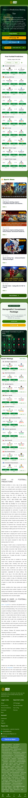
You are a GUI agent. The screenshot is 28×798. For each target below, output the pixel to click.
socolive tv (4, 769)
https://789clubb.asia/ (16, 781)
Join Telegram (13, 42)
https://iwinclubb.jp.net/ (7, 786)
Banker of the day (17, 749)
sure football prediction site (19, 753)
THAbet (10, 775)
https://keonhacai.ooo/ (6, 783)
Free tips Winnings (18, 705)
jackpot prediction (16, 752)
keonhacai (12, 791)
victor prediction (16, 744)
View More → (23, 358)
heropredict (10, 667)
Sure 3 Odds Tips (16, 47)
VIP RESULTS (13, 325)
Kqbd (3, 787)
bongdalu (12, 767)
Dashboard (4, 718)
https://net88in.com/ (6, 781)
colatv (13, 770)
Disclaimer (3, 710)
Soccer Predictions (5, 747)
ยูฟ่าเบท (11, 763)
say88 (3, 791)
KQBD (3, 767)
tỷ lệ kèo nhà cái (15, 774)
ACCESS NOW (14, 321)
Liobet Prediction (21, 758)
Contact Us (4, 736)
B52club (9, 787)
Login (2, 720)
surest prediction (8, 744)
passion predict (12, 761)
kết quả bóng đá (18, 767)
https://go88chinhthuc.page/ (19, 786)
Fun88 (3, 764)
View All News (13, 295)
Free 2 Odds (7, 47)
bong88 (7, 791)
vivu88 (3, 775)
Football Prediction (21, 760)
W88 (6, 787)
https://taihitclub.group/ (16, 784)
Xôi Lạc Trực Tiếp (5, 772)
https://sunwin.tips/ (6, 784)
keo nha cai (4, 778)
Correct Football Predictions (7, 749)
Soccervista (24, 752)
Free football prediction (7, 753)
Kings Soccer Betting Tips (7, 752)
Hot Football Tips (6, 758)
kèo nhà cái (5, 780)
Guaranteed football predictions (19, 756)
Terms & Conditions (6, 707)
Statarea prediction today (7, 756)
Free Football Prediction (19, 755)
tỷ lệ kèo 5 (22, 774)
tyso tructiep (23, 772)
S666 (22, 766)
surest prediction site (6, 750)
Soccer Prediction (13, 760)
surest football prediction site (7, 755)
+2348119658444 (6, 731)
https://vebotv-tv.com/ (11, 769)
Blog (2, 712)
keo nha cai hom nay (17, 775)
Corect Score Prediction (21, 761)
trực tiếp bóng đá (5, 789)
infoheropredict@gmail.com (9, 733)
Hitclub (17, 766)
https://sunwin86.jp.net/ (18, 783)
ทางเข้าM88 (22, 777)
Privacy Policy (4, 705)
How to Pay (16, 707)
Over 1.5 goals (5, 604)
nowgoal (9, 778)
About (2, 703)
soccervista (14, 758)
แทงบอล (16, 763)
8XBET (7, 767)
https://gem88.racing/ (6, 766)
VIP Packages (16, 703)
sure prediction (14, 750)
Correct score (5, 763)
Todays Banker (13, 33)
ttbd (6, 775)
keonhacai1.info (21, 769)
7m (13, 778)
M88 (6, 764)
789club (9, 774)
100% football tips (14, 747)
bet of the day (16, 746)
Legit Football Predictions (7, 746)
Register (3, 723)
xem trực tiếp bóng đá (6, 770)
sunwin (13, 766)
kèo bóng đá (21, 763)
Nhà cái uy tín (17, 789)
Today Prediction (5, 760)
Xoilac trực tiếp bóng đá (15, 772)
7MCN (11, 789)
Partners (15, 710)
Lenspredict (5, 761)
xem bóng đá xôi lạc (19, 770)
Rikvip (14, 787)
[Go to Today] (21, 62)
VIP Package (12, 38)
